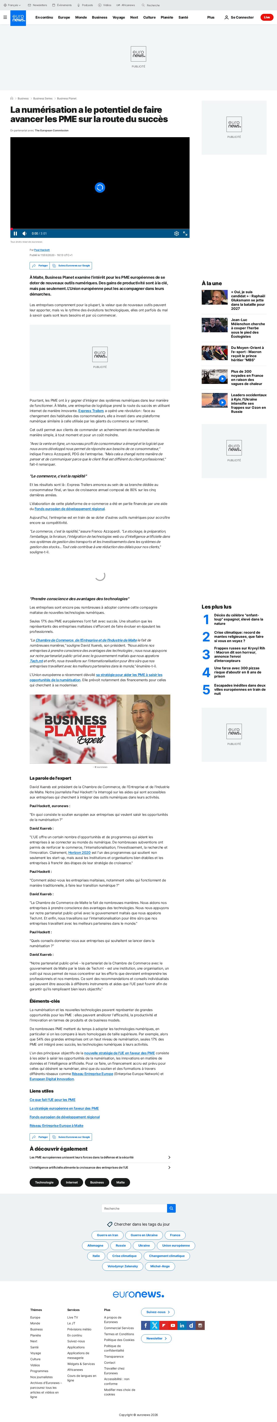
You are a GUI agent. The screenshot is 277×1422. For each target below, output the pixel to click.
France (175, 1235)
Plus (107, 1310)
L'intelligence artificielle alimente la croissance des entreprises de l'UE (79, 1167)
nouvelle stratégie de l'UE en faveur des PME (119, 1053)
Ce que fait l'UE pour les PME (53, 1100)
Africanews (75, 1369)
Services (73, 1310)
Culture (149, 17)
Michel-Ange (160, 1266)
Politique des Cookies (119, 1340)
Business (99, 17)
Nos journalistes (41, 1377)
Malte (120, 1182)
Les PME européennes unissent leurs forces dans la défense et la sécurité (82, 1157)
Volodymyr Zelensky (123, 1266)
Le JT (71, 1323)
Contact (109, 1362)
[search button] (143, 5)
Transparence (114, 1356)
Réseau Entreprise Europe (92, 1074)
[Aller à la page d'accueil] (18, 18)
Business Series (42, 98)
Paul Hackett (42, 249)
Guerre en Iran (107, 1235)
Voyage (119, 17)
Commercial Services (119, 1328)
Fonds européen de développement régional (70, 509)
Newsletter (155, 1338)
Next (134, 17)
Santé (183, 17)
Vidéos (35, 1365)
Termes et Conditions (119, 1334)
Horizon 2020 (79, 852)
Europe (64, 17)
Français (13, 5)
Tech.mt (36, 661)
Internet (72, 1182)
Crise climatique (124, 1256)
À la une (212, 283)
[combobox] (165, 5)
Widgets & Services (81, 1364)
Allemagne (95, 1245)
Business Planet (66, 98)
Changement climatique (167, 1256)
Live (267, 17)
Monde (81, 17)
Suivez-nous (76, 1341)
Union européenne (176, 1245)
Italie (96, 1256)
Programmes (39, 1371)
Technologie (44, 1182)
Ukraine (144, 1245)
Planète (167, 17)
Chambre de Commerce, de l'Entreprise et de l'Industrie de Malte (86, 640)
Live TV (72, 1317)
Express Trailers (91, 411)
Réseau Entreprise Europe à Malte (56, 1125)
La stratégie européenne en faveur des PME (64, 1108)
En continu (44, 17)
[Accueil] (11, 98)
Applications (76, 1347)
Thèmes (36, 1310)
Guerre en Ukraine (144, 1235)
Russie (121, 1245)
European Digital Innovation (52, 1079)
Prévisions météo (79, 1329)
